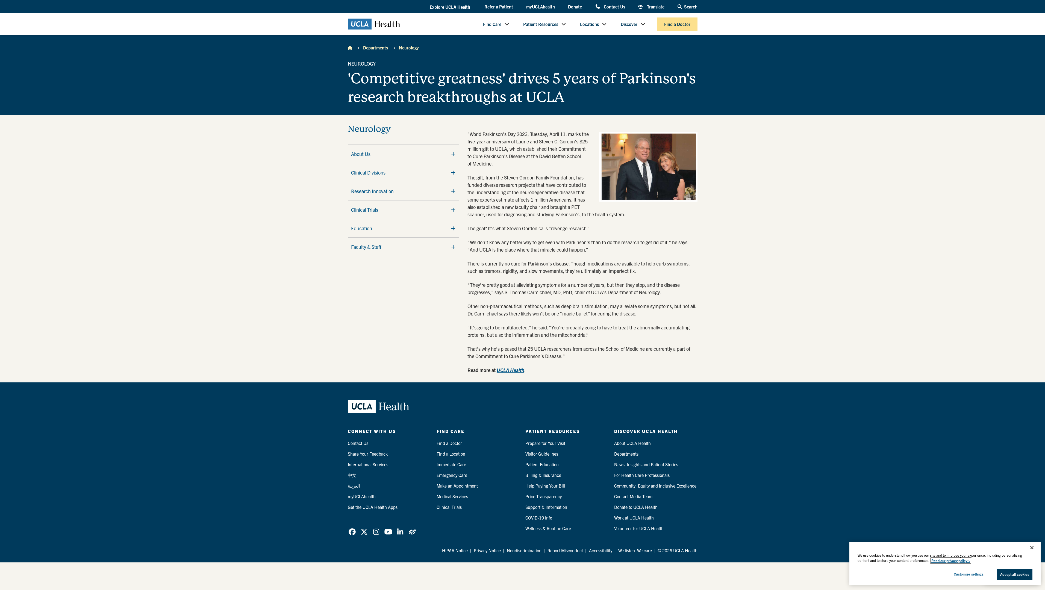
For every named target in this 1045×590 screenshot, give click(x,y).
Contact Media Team (633, 496)
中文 (352, 475)
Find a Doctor (677, 24)
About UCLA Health (632, 443)
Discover (629, 24)
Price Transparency (543, 496)
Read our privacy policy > (950, 560)
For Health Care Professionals (642, 475)
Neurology (409, 47)
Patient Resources (540, 24)
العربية (354, 485)
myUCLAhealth (540, 6)
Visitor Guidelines (541, 453)
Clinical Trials (364, 209)
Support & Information (546, 507)
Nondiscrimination (524, 550)
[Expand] (453, 154)
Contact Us (614, 6)
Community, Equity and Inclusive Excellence (655, 485)
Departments (375, 47)
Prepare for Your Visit (545, 443)
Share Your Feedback (368, 453)
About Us (360, 154)
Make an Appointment (457, 485)
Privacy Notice (487, 550)
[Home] (350, 47)
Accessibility (600, 550)
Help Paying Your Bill (545, 485)
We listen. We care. (635, 550)
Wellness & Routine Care (548, 528)
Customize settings (968, 574)
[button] (450, 7)
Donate (575, 6)
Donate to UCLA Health (636, 507)
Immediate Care (451, 464)
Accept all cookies (1014, 574)
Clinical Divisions (368, 172)
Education (361, 228)
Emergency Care (452, 475)
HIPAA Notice (455, 550)
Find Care (492, 24)
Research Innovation (372, 191)
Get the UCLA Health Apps (373, 507)
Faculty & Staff (366, 247)
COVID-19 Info (538, 517)
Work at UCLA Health (634, 517)
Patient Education (542, 464)
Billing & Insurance (543, 475)
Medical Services (452, 496)
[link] (352, 531)
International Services (368, 464)
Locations (589, 24)
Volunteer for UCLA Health (639, 528)
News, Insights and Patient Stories (646, 464)
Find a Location (451, 453)
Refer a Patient (498, 6)
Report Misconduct (565, 550)
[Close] (1032, 548)
